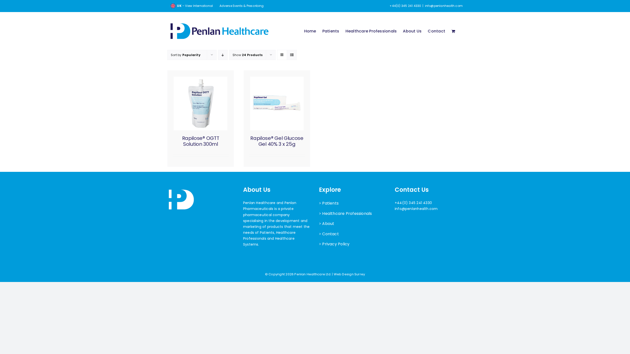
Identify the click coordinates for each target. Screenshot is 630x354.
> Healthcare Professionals (345, 213)
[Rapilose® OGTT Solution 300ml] (200, 103)
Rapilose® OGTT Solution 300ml (200, 141)
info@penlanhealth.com (444, 6)
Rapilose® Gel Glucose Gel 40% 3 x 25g (276, 141)
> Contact (329, 234)
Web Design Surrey (349, 274)
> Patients (329, 203)
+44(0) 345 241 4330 (413, 202)
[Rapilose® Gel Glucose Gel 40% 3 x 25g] (277, 103)
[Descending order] (223, 55)
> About (326, 223)
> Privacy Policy (334, 244)
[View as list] (292, 55)
